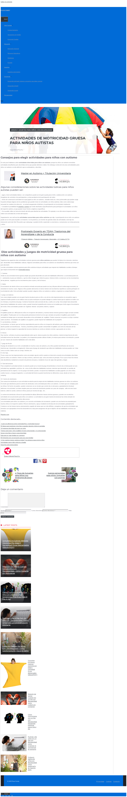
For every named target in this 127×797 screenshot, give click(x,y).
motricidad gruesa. (24, 269)
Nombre (3, 510)
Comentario (4, 507)
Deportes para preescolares (9, 445)
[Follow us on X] (6, 795)
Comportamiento (13, 30)
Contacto (116, 781)
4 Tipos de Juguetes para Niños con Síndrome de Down (24, 475)
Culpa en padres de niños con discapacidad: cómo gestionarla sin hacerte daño (15, 648)
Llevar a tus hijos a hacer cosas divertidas (13, 433)
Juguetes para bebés (14, 72)
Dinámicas (11, 58)
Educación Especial (13, 49)
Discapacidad (8, 95)
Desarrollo (7, 76)
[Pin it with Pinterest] (45, 461)
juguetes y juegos (23, 206)
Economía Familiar (13, 39)
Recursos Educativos (14, 53)
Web (70, 510)
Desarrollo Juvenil (13, 90)
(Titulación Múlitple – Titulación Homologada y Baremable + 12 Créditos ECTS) (45, 239)
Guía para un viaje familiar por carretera (13, 435)
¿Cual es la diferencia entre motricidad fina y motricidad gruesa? (20, 424)
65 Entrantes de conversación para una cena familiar (17, 438)
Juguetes (7, 67)
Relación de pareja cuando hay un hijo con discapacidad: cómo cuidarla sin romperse (32, 700)
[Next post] (75, 474)
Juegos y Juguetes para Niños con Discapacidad (31, 130)
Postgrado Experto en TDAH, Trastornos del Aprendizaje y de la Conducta (45, 233)
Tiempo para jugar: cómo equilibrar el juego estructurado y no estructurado (23, 431)
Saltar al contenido (6, 2)
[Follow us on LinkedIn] (12, 795)
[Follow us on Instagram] (9, 795)
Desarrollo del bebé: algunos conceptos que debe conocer (25, 81)
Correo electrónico (37, 510)
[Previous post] (4, 474)
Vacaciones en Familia (14, 35)
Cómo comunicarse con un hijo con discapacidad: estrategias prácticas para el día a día (32, 722)
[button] (2, 101)
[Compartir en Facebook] (35, 461)
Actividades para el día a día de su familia (13, 442)
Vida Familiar (8, 25)
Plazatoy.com (5, 414)
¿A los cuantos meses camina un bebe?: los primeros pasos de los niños (22, 440)
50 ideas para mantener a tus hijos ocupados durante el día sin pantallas (23, 426)
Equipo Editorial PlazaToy (12, 456)
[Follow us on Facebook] (3, 795)
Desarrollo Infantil (13, 86)
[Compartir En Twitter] (40, 461)
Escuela (10, 62)
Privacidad (100, 781)
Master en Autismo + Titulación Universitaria (46, 173)
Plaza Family (5, 10)
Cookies (109, 781)
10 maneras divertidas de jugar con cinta (13, 428)
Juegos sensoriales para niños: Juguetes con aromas (55, 475)
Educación (7, 44)
